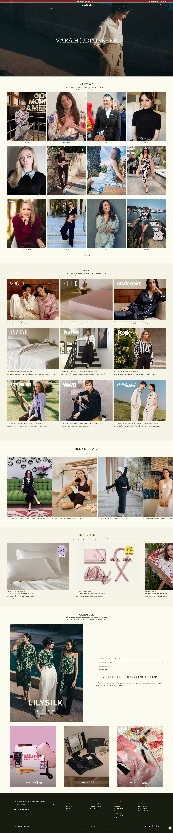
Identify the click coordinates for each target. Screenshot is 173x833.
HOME (17, 4)
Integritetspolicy (86, 826)
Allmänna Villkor (77, 826)
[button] (164, 486)
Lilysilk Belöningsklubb (153, 1)
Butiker (28, 4)
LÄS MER (98, 688)
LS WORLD (22, 4)
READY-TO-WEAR (10, 4)
